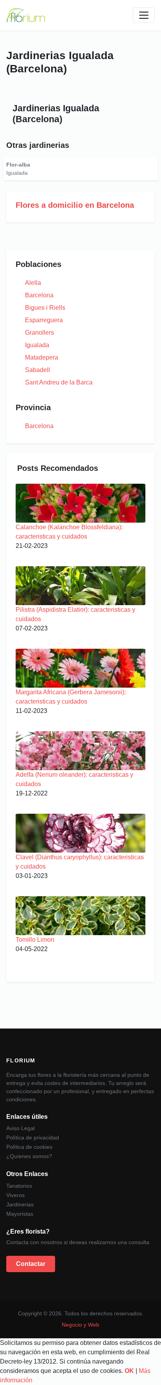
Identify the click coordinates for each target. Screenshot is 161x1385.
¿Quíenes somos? (29, 1156)
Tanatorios (19, 1186)
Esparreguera (44, 320)
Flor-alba (18, 164)
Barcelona (39, 295)
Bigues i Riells (45, 307)
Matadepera (41, 357)
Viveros (15, 1195)
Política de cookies (29, 1147)
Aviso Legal (20, 1128)
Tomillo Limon (35, 939)
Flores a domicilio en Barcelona (75, 205)
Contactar (30, 1263)
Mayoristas (19, 1214)
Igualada (37, 345)
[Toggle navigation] (144, 15)
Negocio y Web (80, 1325)
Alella (33, 282)
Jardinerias (20, 1204)
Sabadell (37, 370)
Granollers (39, 332)
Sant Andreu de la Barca (59, 382)
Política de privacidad (32, 1137)
